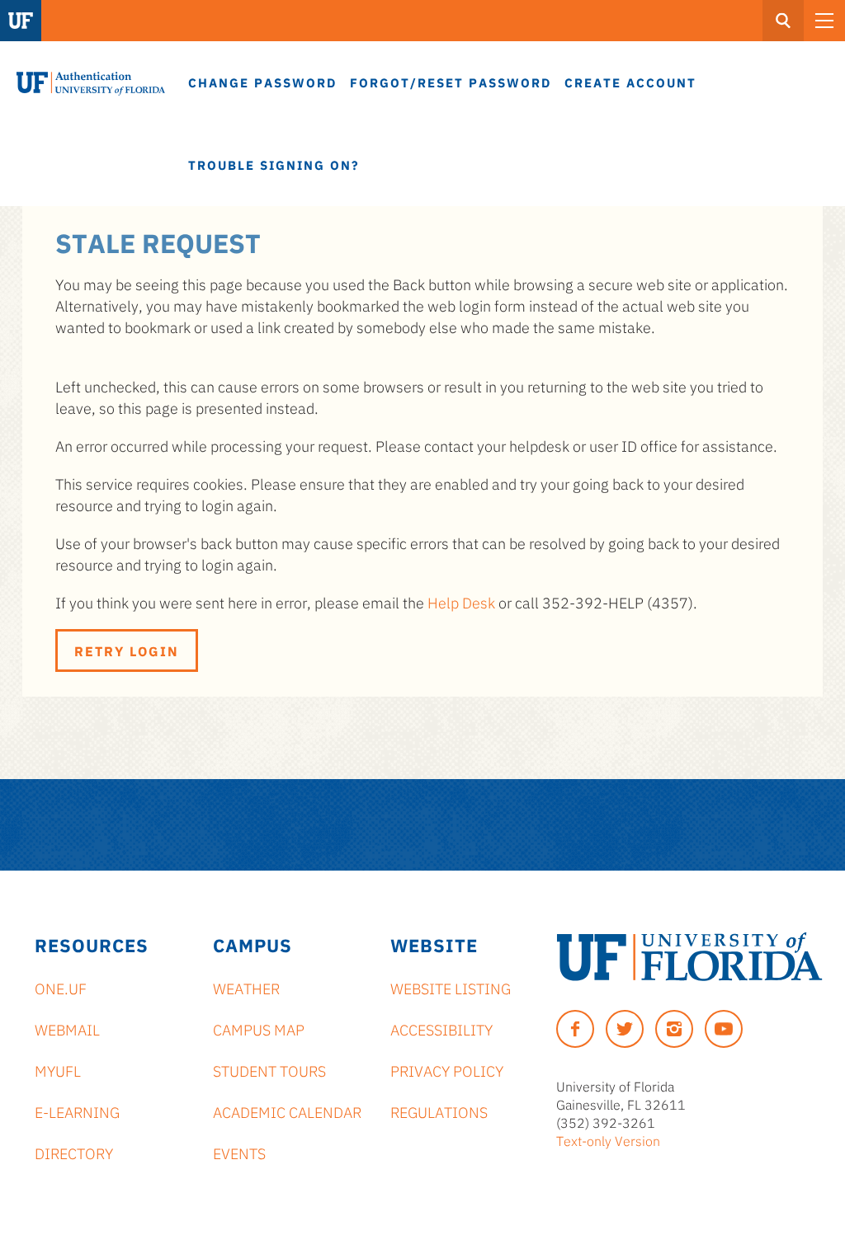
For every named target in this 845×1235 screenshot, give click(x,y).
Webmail (67, 1029)
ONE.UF (61, 988)
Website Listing (450, 988)
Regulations (439, 1111)
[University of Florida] (689, 956)
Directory (74, 1152)
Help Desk (461, 602)
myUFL (58, 1070)
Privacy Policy (446, 1070)
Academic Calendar (287, 1111)
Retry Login (126, 650)
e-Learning (77, 1111)
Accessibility (441, 1029)
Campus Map (258, 1029)
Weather (246, 988)
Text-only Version (608, 1140)
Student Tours (269, 1070)
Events (239, 1152)
